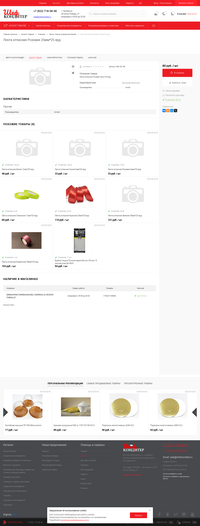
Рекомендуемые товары (52, 465)
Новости (129, 3)
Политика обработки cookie (172, 474)
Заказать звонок (186, 3)
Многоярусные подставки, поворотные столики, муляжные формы (19, 471)
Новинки (45, 451)
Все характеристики (131, 83)
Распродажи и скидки (50, 460)
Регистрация (166, 3)
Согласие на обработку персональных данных (176, 477)
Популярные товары (50, 456)
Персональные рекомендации (65, 383)
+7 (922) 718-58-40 (175, 445)
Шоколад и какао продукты (14, 500)
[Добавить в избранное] (73, 66)
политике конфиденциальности (75, 520)
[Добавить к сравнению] (73, 72)
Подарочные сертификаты (14, 486)
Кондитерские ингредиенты (14, 456)
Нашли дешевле (173, 91)
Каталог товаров (17, 26)
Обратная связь (15, 522)
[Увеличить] (40, 76)
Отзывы (84, 488)
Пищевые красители (11, 477)
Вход (156, 3)
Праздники (7, 505)
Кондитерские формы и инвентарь (17, 460)
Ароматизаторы (9, 451)
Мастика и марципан (11, 465)
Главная (42, 3)
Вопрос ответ (86, 483)
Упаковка (7, 496)
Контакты (94, 3)
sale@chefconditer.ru (42, 17)
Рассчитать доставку (174, 95)
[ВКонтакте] (164, 110)
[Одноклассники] (168, 110)
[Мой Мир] (171, 110)
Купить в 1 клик (179, 83)
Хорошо (138, 515)
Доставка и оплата (75, 3)
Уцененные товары (49, 470)
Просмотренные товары (138, 383)
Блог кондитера (112, 3)
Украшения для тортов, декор (15, 491)
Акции (83, 479)
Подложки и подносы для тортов (16, 482)
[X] (175, 110)
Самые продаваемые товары (103, 383)
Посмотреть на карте (132, 474)
